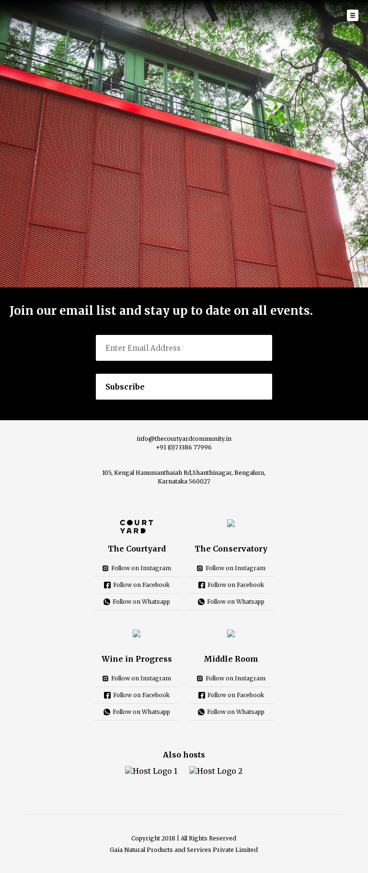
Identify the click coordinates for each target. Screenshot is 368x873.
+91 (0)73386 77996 (184, 447)
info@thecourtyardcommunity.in (184, 438)
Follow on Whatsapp (141, 602)
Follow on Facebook (141, 585)
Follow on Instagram (141, 568)
